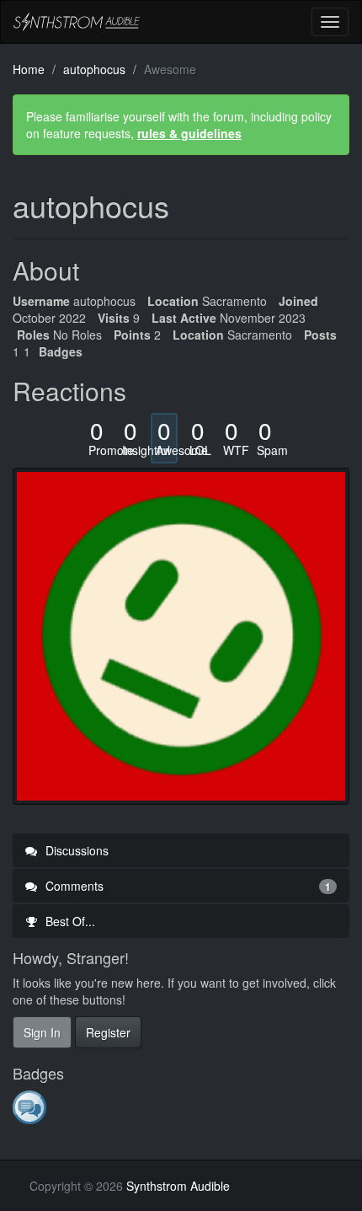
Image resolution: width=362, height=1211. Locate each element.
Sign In (42, 1032)
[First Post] (31, 1106)
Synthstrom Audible (76, 22)
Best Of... (68, 921)
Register (108, 1032)
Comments (186, 885)
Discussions (75, 850)
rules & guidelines (189, 133)
